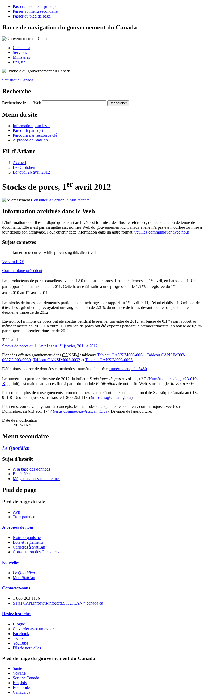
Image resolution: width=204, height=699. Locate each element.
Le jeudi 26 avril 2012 (31, 172)
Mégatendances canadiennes (36, 478)
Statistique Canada (17, 80)
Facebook (21, 633)
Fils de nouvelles (27, 648)
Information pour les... (31, 125)
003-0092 (56, 359)
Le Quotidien (24, 167)
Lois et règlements (28, 542)
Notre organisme (27, 537)
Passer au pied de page (32, 16)
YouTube (20, 643)
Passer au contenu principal (35, 6)
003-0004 (120, 355)
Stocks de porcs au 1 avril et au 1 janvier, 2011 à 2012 (50, 346)
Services (20, 52)
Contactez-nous (16, 588)
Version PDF (13, 261)
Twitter (19, 638)
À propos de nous (18, 527)
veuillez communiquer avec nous (161, 232)
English (19, 62)
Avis (16, 512)
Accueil (19, 162)
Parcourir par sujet (28, 130)
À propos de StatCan (30, 140)
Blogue (19, 624)
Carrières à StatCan (29, 547)
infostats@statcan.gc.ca (111, 397)
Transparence (24, 517)
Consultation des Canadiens (36, 552)
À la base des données (31, 469)
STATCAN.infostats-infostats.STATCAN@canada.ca (58, 603)
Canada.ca (21, 47)
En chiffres (22, 474)
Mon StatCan (24, 577)
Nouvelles (10, 562)
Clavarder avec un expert (34, 629)
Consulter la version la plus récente (60, 200)
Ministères (21, 57)
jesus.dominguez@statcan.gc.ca (80, 411)
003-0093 (109, 359)
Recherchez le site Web (21, 103)
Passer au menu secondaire (35, 11)
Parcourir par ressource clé (35, 135)
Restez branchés (16, 613)
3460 (128, 368)
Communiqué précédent (22, 270)
